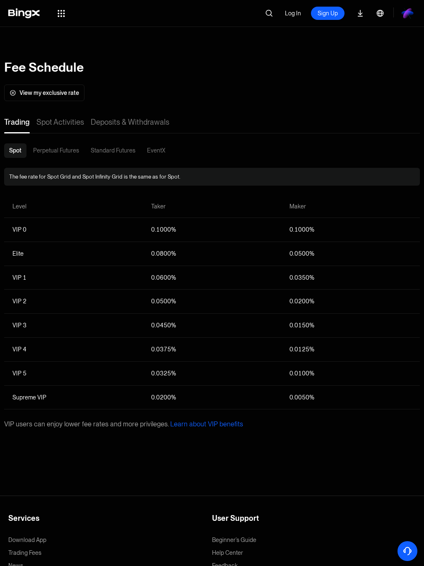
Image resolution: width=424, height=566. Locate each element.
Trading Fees (24, 552)
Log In (293, 13)
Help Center (227, 552)
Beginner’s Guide (234, 540)
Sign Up (328, 13)
